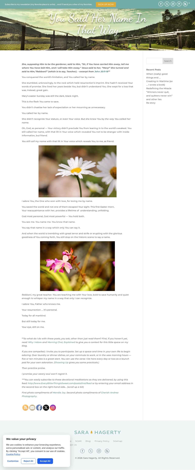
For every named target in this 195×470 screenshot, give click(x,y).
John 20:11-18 (101, 71)
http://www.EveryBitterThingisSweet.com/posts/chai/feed (60, 383)
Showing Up (61, 362)
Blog (88, 441)
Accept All (45, 461)
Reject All (28, 461)
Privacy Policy (102, 441)
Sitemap (117, 441)
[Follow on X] (167, 4)
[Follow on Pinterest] (179, 4)
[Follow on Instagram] (173, 4)
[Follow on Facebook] (160, 4)
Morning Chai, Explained (61, 342)
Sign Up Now (106, 4)
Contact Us (71, 444)
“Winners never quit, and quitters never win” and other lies (159, 96)
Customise (12, 461)
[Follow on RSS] (185, 4)
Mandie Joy (59, 392)
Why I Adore (35, 342)
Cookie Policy (13, 454)
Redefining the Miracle (158, 88)
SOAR (78, 441)
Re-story (150, 102)
